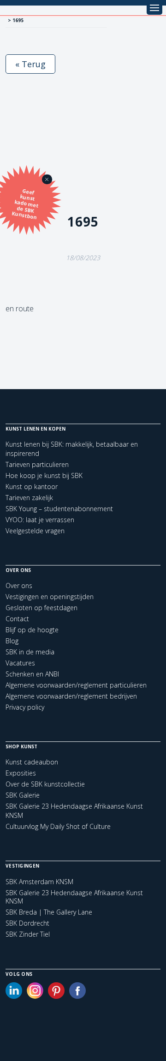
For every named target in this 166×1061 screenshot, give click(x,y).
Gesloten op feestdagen (41, 607)
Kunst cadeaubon (32, 762)
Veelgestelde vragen (35, 530)
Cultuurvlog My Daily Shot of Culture (58, 826)
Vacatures (20, 663)
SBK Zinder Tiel (28, 934)
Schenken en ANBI (32, 674)
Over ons (19, 585)
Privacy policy (25, 707)
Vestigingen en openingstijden (50, 596)
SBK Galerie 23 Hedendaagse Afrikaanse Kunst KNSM (74, 897)
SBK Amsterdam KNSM (39, 882)
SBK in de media (30, 651)
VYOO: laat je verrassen (40, 519)
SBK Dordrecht (27, 923)
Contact (17, 618)
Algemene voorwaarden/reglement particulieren (76, 685)
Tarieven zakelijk (29, 497)
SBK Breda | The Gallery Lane (49, 912)
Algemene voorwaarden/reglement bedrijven (71, 696)
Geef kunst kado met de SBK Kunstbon (25, 204)
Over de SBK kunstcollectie (45, 784)
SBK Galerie (23, 795)
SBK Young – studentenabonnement (59, 508)
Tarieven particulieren (37, 464)
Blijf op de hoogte (32, 629)
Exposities (21, 773)
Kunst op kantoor (32, 486)
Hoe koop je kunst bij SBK (44, 475)
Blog (12, 640)
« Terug (30, 64)
